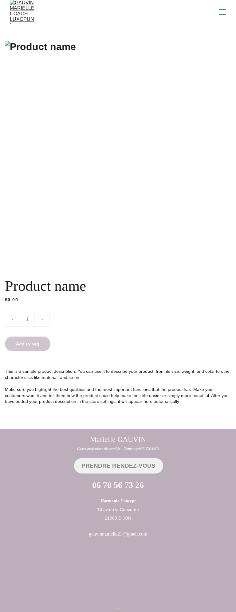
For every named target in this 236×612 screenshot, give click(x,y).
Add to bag (27, 343)
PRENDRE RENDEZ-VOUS (118, 465)
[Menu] (222, 12)
